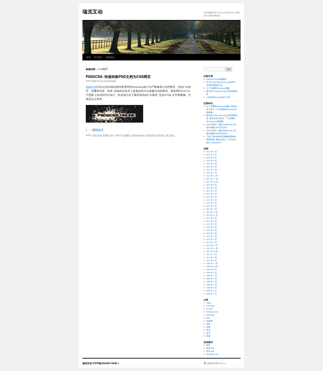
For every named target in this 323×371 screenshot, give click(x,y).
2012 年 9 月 (211, 218)
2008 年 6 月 (211, 278)
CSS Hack (97, 135)
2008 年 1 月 (211, 293)
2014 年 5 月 (211, 160)
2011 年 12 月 (212, 245)
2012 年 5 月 (211, 230)
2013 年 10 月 (212, 181)
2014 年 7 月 (211, 154)
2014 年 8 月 (211, 151)
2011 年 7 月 (211, 254)
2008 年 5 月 (211, 281)
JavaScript (210, 314)
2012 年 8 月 (211, 221)
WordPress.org (212, 354)
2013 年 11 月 (212, 178)
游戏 (208, 326)
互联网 (106, 135)
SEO (208, 317)
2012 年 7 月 (211, 224)
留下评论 (171, 135)
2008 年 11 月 (212, 263)
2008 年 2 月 (211, 290)
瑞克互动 (92, 11)
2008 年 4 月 (211, 284)
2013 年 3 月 (211, 203)
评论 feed (210, 351)
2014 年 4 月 (211, 163)
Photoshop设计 (138, 135)
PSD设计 (161, 135)
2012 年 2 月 (211, 239)
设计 (112, 135)
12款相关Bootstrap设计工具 (218, 97)
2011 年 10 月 (212, 251)
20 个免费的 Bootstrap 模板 (218, 88)
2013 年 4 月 (211, 200)
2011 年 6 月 (211, 257)
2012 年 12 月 (212, 212)
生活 (208, 330)
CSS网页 (126, 135)
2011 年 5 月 (211, 260)
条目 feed (210, 348)
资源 (208, 336)
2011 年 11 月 (212, 248)
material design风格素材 (216, 79)
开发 (208, 323)
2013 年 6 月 (211, 193)
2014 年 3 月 (211, 166)
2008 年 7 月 (211, 275)
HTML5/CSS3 (212, 311)
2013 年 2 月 (211, 206)
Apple (208, 302)
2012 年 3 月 (211, 236)
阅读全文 (98, 129)
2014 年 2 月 (211, 169)
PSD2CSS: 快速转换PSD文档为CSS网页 (118, 76)
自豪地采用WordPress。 (217, 363)
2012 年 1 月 (211, 242)
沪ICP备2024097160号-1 (106, 363)
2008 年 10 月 (212, 266)
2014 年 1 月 (211, 172)
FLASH (209, 308)
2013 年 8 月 (211, 187)
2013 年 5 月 (211, 196)
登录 (208, 345)
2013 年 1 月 (211, 209)
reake (113, 80)
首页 (88, 57)
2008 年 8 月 (211, 272)
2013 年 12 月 (212, 175)
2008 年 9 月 (211, 269)
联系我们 (110, 57)
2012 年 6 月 (211, 227)
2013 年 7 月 (211, 190)
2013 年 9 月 (211, 184)
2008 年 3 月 (211, 287)
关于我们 (98, 57)
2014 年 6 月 (211, 157)
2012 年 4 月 (211, 233)
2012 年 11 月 (212, 215)
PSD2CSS (91, 87)
